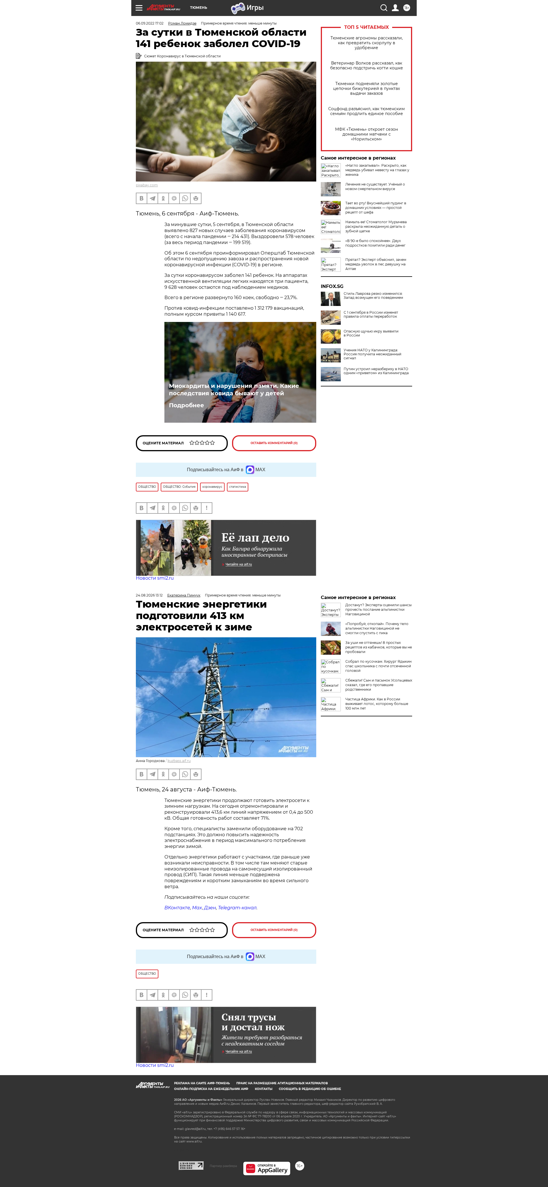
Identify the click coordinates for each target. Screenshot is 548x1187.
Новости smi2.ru (155, 578)
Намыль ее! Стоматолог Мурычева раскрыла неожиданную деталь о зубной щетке (376, 226)
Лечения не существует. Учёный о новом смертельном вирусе (375, 186)
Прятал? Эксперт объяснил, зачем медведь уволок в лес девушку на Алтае (375, 264)
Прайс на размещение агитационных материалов (282, 1083)
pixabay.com (147, 185)
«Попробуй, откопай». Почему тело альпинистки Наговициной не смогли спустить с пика (376, 628)
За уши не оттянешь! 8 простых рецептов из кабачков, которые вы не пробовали (378, 647)
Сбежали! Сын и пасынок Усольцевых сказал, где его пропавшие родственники (378, 685)
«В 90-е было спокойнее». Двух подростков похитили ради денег (375, 243)
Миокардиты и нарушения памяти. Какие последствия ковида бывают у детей (234, 389)
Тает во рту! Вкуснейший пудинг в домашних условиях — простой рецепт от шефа (375, 207)
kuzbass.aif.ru (179, 761)
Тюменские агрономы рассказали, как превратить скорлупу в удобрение (367, 43)
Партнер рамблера (223, 1166)
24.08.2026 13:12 (149, 595)
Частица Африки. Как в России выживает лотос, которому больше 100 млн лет (376, 703)
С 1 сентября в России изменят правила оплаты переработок (371, 315)
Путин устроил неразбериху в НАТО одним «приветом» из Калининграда (376, 371)
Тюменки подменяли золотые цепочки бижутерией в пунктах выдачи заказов (366, 88)
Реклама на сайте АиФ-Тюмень (202, 1083)
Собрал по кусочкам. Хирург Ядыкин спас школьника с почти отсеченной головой (378, 666)
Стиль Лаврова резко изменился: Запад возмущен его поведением (373, 296)
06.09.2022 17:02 (150, 23)
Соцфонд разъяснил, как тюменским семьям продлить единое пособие (366, 111)
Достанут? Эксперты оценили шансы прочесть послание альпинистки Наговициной (378, 609)
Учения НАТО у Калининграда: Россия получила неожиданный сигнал (372, 354)
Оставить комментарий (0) (274, 443)
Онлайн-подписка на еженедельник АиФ (211, 1089)
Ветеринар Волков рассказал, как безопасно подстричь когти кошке (366, 65)
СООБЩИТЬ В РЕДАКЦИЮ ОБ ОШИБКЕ (310, 1089)
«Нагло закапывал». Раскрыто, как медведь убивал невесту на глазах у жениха (377, 170)
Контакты (263, 1089)
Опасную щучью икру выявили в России (371, 333)
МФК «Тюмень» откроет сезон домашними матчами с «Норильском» (366, 134)
